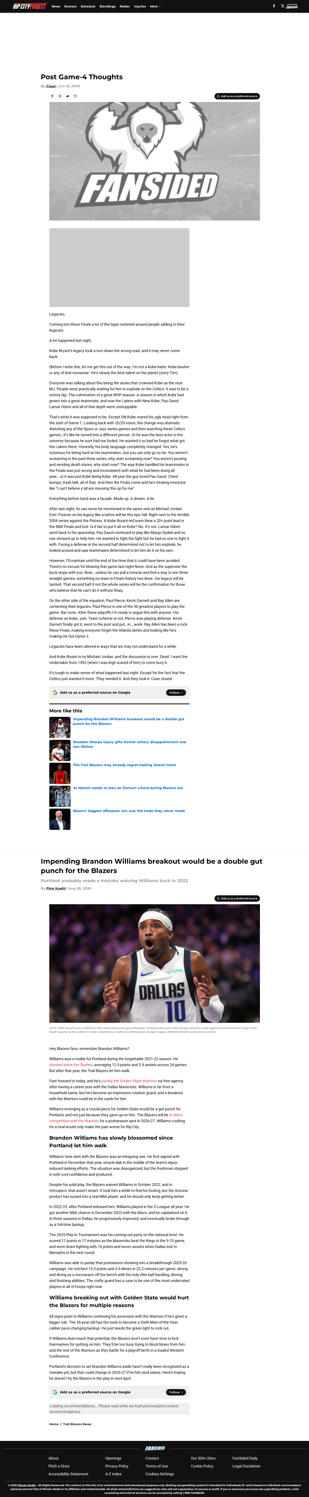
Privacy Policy (116, 1466)
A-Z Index (113, 1474)
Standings (108, 6)
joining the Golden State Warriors (129, 1081)
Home (54, 1424)
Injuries (140, 6)
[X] (282, 6)
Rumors (70, 6)
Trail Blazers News (77, 1424)
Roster (125, 6)
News (56, 6)
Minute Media (27, 1485)
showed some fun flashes (71, 1065)
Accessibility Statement (68, 1474)
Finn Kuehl (56, 888)
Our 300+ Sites (203, 1458)
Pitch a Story (59, 1466)
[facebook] (274, 6)
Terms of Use (156, 1466)
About (53, 1458)
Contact (152, 1458)
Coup (51, 86)
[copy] (75, 96)
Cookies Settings (159, 1474)
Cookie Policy (202, 1466)
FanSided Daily (245, 1458)
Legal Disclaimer (247, 1466)
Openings (113, 1458)
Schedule (88, 6)
